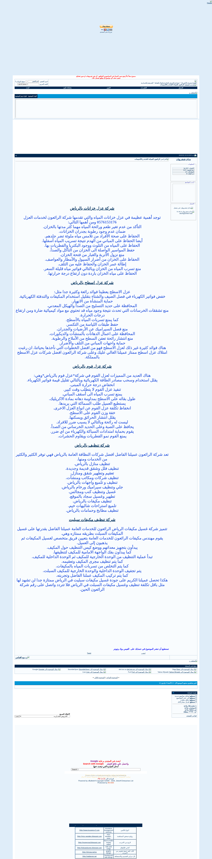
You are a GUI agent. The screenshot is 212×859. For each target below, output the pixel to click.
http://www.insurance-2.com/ (89, 830)
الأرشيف (79, 825)
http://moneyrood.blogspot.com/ (89, 842)
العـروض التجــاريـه (147, 83)
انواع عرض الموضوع (21, 96)
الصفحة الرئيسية (90, 825)
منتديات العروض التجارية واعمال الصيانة (167, 83)
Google (35, 669)
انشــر (143, 653)
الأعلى (72, 825)
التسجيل (181, 87)
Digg (174, 669)
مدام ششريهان (183, 159)
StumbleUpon (73, 669)
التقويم (109, 87)
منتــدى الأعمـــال (186, 83)
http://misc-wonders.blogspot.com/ (89, 836)
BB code (191, 706)
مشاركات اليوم (67, 87)
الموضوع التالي (99, 678)
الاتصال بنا (100, 825)
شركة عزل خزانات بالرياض (92, 208)
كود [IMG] (193, 710)
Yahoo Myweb (163, 672)
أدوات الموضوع (32, 96)
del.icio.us (122, 669)
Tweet (89, 653)
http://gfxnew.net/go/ (89, 852)
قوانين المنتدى (191, 716)
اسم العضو (44, 81)
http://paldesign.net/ (89, 856)
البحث (27, 87)
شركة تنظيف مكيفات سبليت (92, 519)
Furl (129, 672)
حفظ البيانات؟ (20, 82)
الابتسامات (193, 708)
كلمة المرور (43, 84)
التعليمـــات (144, 87)
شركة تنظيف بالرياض (92, 445)
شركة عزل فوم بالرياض (92, 366)
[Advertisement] (106, 55)
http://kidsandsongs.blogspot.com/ (89, 848)
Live (84, 672)
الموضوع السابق (112, 678)
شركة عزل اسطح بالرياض (92, 282)
